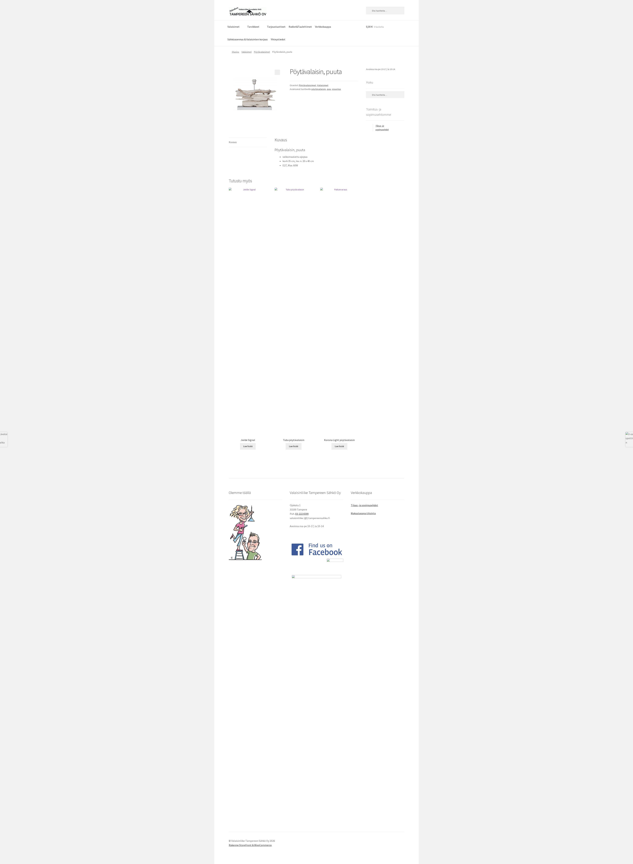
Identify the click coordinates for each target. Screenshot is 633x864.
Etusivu (235, 51)
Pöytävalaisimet (262, 51)
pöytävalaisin (318, 89)
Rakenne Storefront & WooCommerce (250, 845)
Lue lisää (248, 446)
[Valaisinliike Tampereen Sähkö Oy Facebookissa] (316, 549)
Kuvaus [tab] (233, 142)
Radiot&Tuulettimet (300, 26)
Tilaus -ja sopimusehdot (364, 505)
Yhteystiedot (278, 39)
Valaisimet (233, 26)
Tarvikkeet (253, 26)
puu (329, 89)
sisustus (336, 89)
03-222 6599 (302, 513)
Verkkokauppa (323, 26)
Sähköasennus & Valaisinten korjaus (247, 39)
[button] (277, 72)
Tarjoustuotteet (276, 26)
